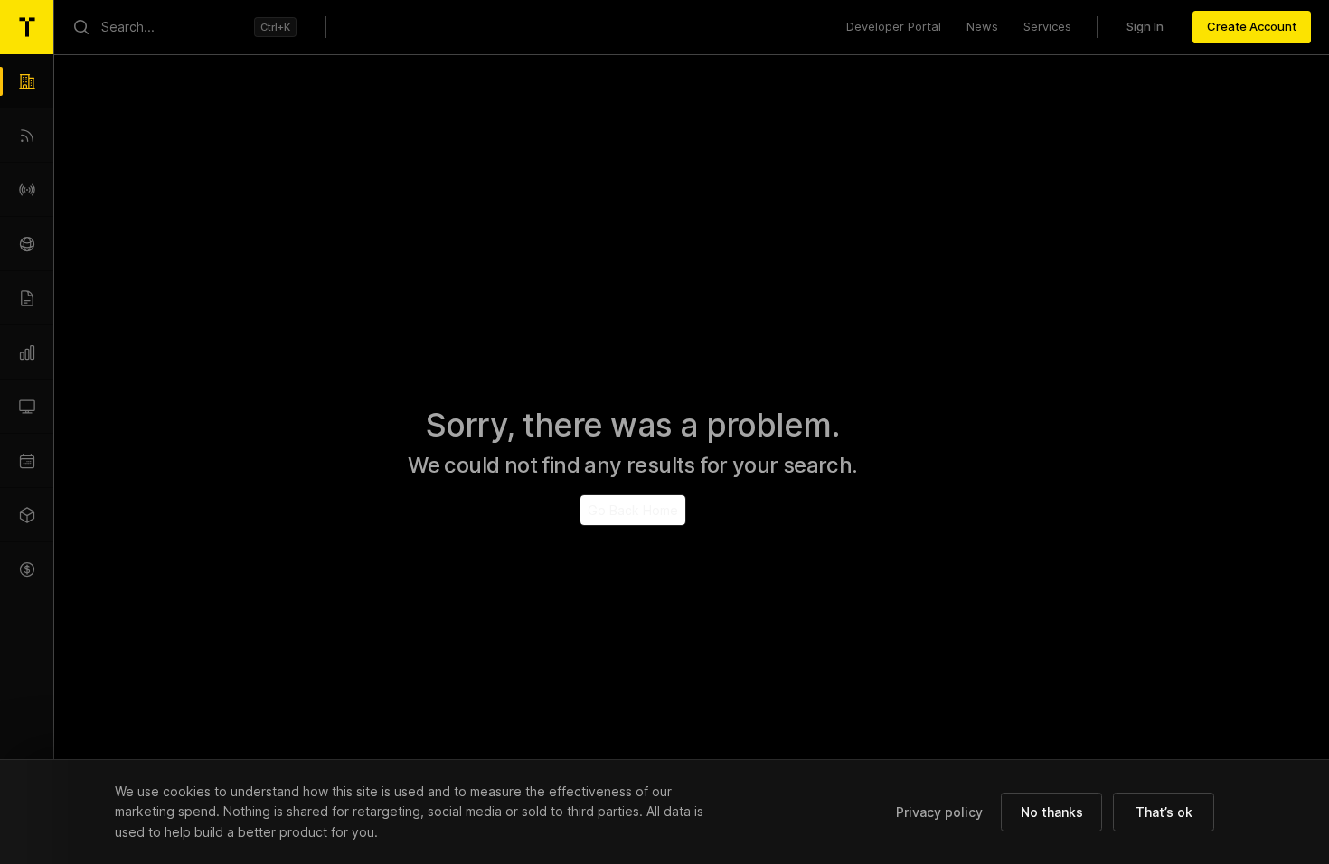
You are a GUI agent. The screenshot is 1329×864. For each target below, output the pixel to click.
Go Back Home (633, 510)
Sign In (1145, 26)
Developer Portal (893, 26)
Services (1047, 26)
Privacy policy (939, 812)
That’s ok (1164, 812)
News (982, 26)
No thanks (1052, 812)
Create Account (1251, 26)
